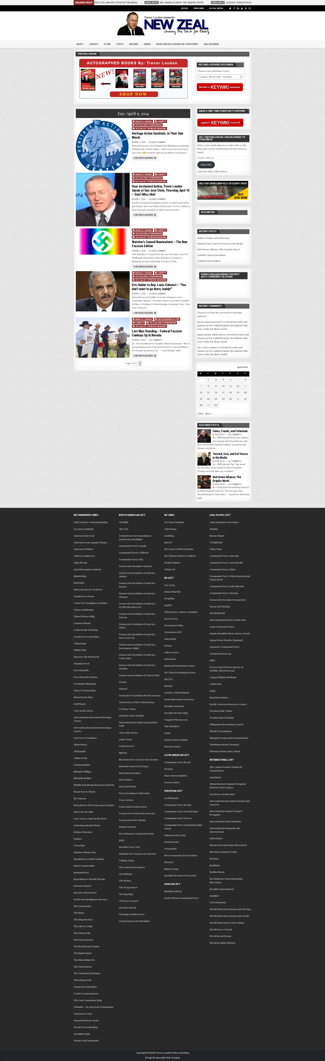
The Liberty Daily (83, 926)
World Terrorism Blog (86, 1027)
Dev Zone (169, 585)
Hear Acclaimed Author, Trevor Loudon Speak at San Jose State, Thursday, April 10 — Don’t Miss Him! (160, 190)
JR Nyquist (80, 751)
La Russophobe (82, 765)
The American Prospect (132, 867)
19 (238, 392)
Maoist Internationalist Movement (228, 845)
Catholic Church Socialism (211, 255)
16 (216, 392)
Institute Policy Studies (131, 715)
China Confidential (83, 610)
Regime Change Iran (85, 852)
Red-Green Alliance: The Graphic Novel (218, 249)
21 (201, 399)
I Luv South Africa (83, 711)
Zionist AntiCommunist (86, 1040)
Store (107, 44)
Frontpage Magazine (85, 683)
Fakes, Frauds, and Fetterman (213, 238)
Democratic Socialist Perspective (228, 600)
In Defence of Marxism (222, 794)
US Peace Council (128, 901)
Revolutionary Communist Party (136, 833)
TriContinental (217, 902)
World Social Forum (220, 936)
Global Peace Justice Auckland (180, 612)
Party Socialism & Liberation (134, 793)
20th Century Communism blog (90, 522)
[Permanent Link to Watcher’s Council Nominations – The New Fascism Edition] (102, 241)
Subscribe (198, 8)
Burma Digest (217, 536)
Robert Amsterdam (84, 866)
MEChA (123, 753)
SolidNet (214, 896)
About (79, 44)
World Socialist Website (222, 943)
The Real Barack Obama (86, 946)
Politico (78, 839)
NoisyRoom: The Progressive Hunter (94, 805)
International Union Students (225, 821)
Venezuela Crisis (83, 1013)
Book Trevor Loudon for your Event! (177, 44)
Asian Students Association (224, 522)
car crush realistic (207, 347)
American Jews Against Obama (90, 542)
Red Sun (214, 858)
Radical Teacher (127, 827)
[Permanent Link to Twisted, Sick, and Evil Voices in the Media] (204, 459)
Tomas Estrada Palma (85, 987)
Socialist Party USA (129, 847)
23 (216, 399)
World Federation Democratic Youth (229, 916)
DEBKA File (80, 650)
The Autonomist (82, 906)
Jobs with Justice (128, 733)
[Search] (249, 8)
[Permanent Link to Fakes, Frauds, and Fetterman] (204, 436)
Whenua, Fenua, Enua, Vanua (225, 751)
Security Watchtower (85, 892)
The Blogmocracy (83, 919)
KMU (212, 660)
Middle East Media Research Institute (94, 785)
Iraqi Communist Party (222, 627)
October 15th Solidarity (177, 692)
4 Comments (156, 340)
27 (245, 399)
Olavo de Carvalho (83, 812)
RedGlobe (215, 865)
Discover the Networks (86, 657)
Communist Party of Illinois (134, 552)
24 (223, 399)
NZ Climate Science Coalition (180, 556)
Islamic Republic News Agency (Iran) (230, 633)
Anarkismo (215, 777)
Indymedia (170, 639)
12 (238, 386)
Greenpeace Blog (173, 625)
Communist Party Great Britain (181, 811)
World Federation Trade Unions (227, 923)
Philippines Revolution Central (226, 724)
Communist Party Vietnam (224, 593)
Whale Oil (169, 569)
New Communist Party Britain (180, 855)
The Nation (125, 880)
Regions (133, 44)
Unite (167, 733)
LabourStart (216, 838)
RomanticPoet (81, 872)
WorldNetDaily (82, 1034)
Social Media (216, 8)
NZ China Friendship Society (180, 672)
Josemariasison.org (220, 653)
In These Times (127, 709)
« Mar (200, 413)
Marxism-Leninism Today (223, 852)
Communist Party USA (131, 559)
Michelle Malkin (82, 778)
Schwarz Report (82, 886)
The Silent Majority (84, 960)
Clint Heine (170, 529)
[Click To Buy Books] (133, 98)
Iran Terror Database (85, 738)
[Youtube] (241, 8)
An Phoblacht (171, 798)
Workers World (127, 907)
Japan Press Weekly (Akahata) (226, 640)
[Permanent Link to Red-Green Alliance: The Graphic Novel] (204, 482)
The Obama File (82, 933)
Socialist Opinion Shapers (150, 128)
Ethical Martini (172, 592)
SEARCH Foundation (221, 731)
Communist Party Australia (224, 556)
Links (212, 691)
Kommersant (171, 842)
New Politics (126, 780)
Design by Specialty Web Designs (162, 1058)
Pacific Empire (172, 562)
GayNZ (168, 605)
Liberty (162, 121)
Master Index (211, 44)
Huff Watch (80, 704)
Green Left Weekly (220, 606)
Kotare (168, 645)
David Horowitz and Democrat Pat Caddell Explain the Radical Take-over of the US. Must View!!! (223, 325)
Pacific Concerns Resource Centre (228, 704)
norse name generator (209, 322)
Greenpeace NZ (173, 632)
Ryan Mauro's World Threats (89, 879)
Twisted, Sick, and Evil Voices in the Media (220, 243)
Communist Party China (222, 569)
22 (208, 399)
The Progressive (128, 887)
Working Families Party (132, 914)
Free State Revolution (85, 677)
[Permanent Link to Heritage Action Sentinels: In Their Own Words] (102, 145)
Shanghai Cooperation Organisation (229, 738)
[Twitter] (230, 8)
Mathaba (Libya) (173, 891)
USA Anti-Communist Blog (88, 1000)
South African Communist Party (181, 898)
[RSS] (245, 8)
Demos (123, 682)
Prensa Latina (171, 782)
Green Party (171, 619)
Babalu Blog (80, 576)
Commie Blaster (82, 623)
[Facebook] (234, 8)
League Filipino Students (223, 677)
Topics (120, 44)
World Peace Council (221, 929)
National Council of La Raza (133, 766)
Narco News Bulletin (175, 775)
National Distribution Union (179, 666)
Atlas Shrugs (80, 562)
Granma (168, 769)
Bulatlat (214, 529)
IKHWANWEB (217, 613)
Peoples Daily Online (221, 711)
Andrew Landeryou (84, 556)
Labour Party (171, 652)
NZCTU (168, 679)
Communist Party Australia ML (226, 562)
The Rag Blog (126, 894)
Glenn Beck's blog (83, 697)
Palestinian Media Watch (87, 825)
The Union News (83, 966)
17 (223, 392)
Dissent (123, 689)
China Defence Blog (84, 616)
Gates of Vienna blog (85, 690)
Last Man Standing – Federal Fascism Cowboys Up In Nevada (157, 333)
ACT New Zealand (174, 522)
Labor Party (125, 739)
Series (147, 44)
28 (201, 405)
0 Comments (236, 434)
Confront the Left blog (86, 630)
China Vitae (216, 549)
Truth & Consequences (86, 993)
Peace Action (126, 800)
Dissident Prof (81, 663)
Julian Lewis (80, 758)
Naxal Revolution (219, 697)
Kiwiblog (169, 536)
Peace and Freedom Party (133, 807)
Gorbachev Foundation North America (139, 695)
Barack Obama (143, 121)
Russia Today (171, 869)
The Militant (125, 874)
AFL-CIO (123, 529)
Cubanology (80, 643)
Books (184, 8)
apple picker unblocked (210, 334)
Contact (94, 44)
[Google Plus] (238, 8)
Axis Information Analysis (87, 569)
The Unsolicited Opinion (87, 973)
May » (208, 413)
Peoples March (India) (222, 717)
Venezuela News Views (86, 1020)
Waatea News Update (176, 740)
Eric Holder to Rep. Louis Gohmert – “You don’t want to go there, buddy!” (159, 287)
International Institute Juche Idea (228, 620)
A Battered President (208, 261)
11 (231, 386)
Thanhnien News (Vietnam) (224, 744)
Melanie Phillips (82, 771)
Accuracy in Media (84, 529)
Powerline (79, 845)
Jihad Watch (80, 744)
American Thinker (83, 549)
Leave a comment (158, 142)
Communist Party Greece (178, 818)
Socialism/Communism (148, 125)
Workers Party (172, 746)
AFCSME (123, 522)
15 (208, 392)
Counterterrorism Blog (86, 636)
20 (245, 392)
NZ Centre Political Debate (178, 549)
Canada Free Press (84, 596)
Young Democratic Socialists (134, 921)
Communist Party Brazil (177, 762)
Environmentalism (168, 319)
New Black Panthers (130, 773)
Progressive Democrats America (137, 813)
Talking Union (126, 860)
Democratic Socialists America (135, 566)
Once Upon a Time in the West (90, 818)
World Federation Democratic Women (230, 909)
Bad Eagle (79, 583)
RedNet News (217, 872)
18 (230, 392)
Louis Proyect (126, 746)
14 (201, 392)
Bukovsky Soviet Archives (88, 589)
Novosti (168, 862)
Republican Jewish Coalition (89, 859)
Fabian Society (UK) (175, 835)
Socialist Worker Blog (176, 713)
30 (215, 405)
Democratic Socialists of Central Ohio (139, 675)
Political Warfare (83, 832)
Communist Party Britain (177, 805)
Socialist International (221, 889)
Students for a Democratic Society (137, 854)
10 (223, 386)
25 (230, 399)
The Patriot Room (83, 940)
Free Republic (81, 670)
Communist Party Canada (132, 546)
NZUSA (168, 686)
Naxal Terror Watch (84, 792)
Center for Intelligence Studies (90, 603)
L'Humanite (170, 848)
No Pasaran (80, 798)
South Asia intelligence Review (90, 899)
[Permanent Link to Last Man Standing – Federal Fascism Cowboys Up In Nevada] (102, 337)
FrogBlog (169, 598)
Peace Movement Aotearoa (179, 699)
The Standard (171, 726)
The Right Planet (83, 953)
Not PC (168, 542)
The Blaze (79, 913)
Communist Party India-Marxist (227, 586)
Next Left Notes (127, 786)
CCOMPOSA (216, 542)
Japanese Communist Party (225, 647)
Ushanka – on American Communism (93, 1007)
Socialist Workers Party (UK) (180, 875)
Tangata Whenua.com (176, 719)
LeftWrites (216, 684)
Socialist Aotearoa (174, 706)
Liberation (170, 659)
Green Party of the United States (136, 702)
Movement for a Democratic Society (138, 759)
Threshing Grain (82, 980)
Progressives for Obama (132, 820)
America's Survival (84, 536)
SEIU (122, 840)
